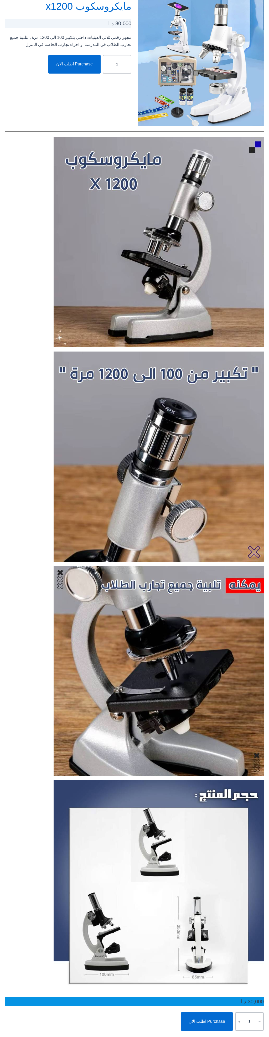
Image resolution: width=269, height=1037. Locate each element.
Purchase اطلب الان (74, 64)
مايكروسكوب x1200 (88, 6)
